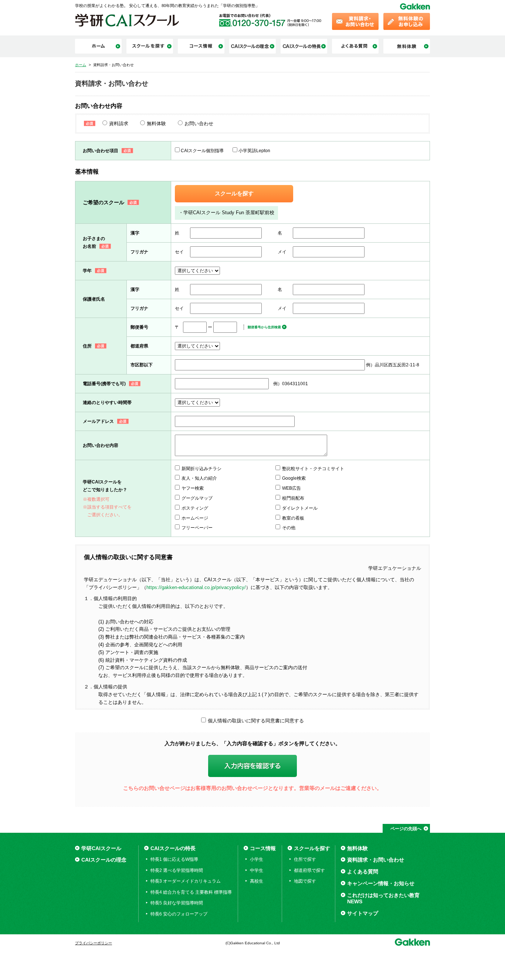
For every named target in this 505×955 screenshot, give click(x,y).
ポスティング (195, 508)
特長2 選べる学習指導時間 (176, 870)
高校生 (256, 881)
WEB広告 (291, 488)
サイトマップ (362, 913)
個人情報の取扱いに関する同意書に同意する (256, 720)
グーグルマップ (197, 498)
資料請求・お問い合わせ (375, 860)
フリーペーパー (197, 527)
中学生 (256, 870)
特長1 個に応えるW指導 (174, 859)
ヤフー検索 (193, 488)
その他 (288, 527)
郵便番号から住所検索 (264, 327)
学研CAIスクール (101, 848)
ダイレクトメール (300, 508)
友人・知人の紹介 (199, 478)
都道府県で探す (309, 870)
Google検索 (294, 478)
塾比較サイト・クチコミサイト (313, 468)
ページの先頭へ (405, 828)
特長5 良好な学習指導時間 (176, 903)
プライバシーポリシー (93, 943)
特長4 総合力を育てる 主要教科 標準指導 (191, 892)
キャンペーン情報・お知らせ (380, 883)
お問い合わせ (198, 123)
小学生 (256, 859)
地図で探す (305, 881)
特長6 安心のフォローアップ (178, 914)
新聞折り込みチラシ (201, 468)
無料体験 (156, 123)
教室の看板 (293, 518)
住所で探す (305, 859)
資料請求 (118, 123)
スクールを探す (234, 193)
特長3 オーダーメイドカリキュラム (185, 881)
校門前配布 (293, 498)
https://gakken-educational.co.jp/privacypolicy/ (196, 587)
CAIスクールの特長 (173, 848)
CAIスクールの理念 (103, 860)
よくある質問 (362, 871)
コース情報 (263, 848)
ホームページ (195, 518)
